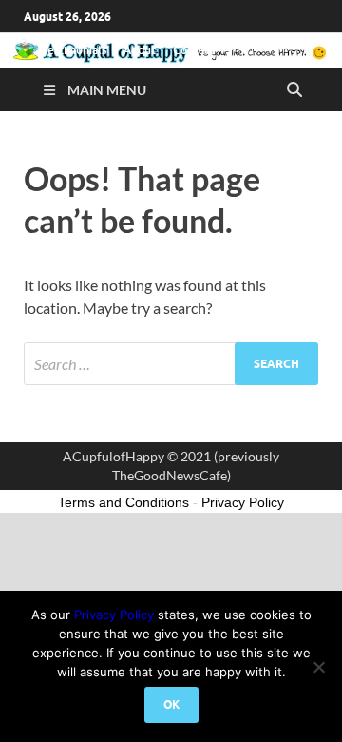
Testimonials (74, 50)
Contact (194, 50)
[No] (318, 666)
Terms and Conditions (123, 502)
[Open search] (294, 90)
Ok (171, 704)
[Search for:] (171, 363)
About (140, 50)
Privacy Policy (114, 614)
